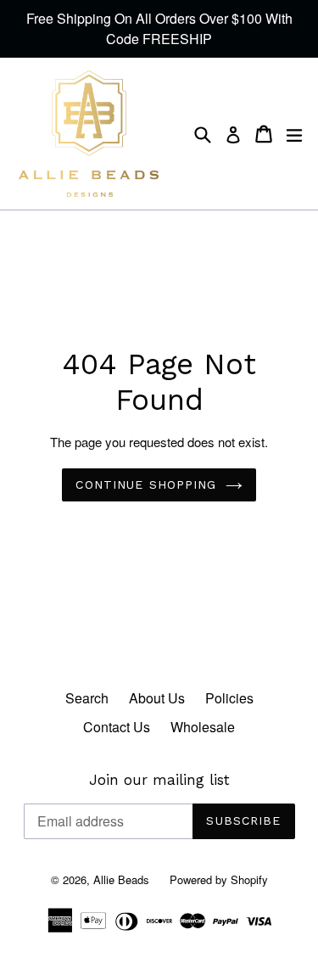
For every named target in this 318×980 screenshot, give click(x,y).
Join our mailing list (159, 779)
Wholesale (202, 726)
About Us (157, 698)
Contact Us (116, 726)
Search (87, 698)
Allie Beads (121, 879)
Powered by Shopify (219, 879)
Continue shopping (145, 484)
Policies (229, 698)
